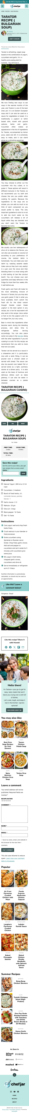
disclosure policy (5, 48)
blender (20, 336)
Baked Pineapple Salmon (8, 957)
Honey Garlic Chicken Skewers (21, 1032)
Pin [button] (13, 423)
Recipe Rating (7, 799)
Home (2, 11)
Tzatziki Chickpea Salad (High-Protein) (21, 999)
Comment (6, 805)
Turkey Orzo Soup (21, 774)
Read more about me (14, 710)
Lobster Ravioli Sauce (21, 925)
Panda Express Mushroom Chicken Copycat (21, 895)
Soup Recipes (14, 11)
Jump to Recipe (14, 39)
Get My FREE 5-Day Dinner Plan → (16, 2)
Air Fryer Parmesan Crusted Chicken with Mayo (7, 895)
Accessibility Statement (15, 1109)
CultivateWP (14, 1111)
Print (23, 423)
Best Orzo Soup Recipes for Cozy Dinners (7, 745)
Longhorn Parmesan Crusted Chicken (8, 927)
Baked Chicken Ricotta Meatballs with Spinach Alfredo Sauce (21, 961)
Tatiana (11, 31)
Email (6, 470)
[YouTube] (14, 1091)
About (14, 1102)
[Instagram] (11, 1091)
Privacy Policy (5, 1109)
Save (4, 423)
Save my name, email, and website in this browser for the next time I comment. (14, 842)
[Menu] (2, 6)
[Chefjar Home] (15, 6)
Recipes (7, 11)
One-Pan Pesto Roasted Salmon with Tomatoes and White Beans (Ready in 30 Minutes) (20, 1018)
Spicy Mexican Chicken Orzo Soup (7, 776)
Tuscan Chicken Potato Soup (21, 744)
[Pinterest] (18, 1091)
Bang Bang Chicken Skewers (21, 982)
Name (4, 826)
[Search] (26, 6)
